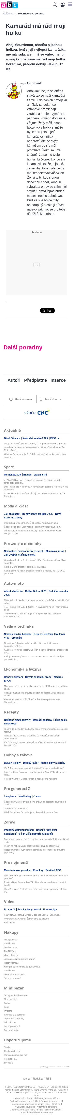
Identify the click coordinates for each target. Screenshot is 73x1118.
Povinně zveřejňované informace (36, 1112)
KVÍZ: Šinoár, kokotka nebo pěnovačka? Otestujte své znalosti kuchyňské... (34, 743)
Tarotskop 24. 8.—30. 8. (16, 808)
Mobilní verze (52, 399)
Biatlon (27, 474)
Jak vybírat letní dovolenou (19, 554)
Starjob (7, 1047)
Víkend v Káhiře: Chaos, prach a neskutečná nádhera (30, 779)
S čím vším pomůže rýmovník (36, 833)
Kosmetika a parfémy (14, 1014)
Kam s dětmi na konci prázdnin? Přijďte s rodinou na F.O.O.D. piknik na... (34, 572)
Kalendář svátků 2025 (35, 438)
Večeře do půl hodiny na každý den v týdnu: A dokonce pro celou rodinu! (36, 730)
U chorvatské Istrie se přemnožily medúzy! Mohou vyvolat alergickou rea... (32, 532)
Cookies (56, 1104)
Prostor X (10, 909)
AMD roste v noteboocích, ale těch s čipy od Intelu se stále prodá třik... (36, 651)
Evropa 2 (8, 1062)
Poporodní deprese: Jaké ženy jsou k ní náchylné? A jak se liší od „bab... (36, 840)
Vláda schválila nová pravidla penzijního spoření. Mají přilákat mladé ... (34, 694)
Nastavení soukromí (25, 1107)
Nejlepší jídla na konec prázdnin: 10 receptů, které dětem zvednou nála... (32, 737)
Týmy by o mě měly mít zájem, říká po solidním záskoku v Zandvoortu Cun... (32, 615)
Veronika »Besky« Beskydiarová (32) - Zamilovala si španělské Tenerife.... (35, 561)
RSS (49, 1078)
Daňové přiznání (13, 677)
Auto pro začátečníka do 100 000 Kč (22, 966)
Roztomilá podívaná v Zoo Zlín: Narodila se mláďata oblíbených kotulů (35, 883)
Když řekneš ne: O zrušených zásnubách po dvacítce (31, 812)
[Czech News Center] (44, 412)
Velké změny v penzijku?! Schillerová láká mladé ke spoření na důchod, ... (35, 455)
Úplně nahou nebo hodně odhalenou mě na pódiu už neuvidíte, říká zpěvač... (34, 449)
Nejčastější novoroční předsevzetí (24, 551)
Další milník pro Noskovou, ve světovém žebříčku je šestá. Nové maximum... (36, 488)
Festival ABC (53, 870)
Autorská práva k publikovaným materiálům (36, 1098)
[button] (69, 4)
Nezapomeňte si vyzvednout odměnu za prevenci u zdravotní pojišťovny (34, 851)
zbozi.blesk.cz (11, 955)
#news (37, 796)
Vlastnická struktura (47, 1107)
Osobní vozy (10, 947)
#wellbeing (25, 796)
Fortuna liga (50, 909)
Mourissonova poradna (17, 870)
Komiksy (38, 870)
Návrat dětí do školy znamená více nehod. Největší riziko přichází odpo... (36, 601)
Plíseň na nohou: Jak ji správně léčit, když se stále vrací (31, 846)
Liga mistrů (40, 474)
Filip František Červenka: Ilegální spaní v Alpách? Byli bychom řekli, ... (34, 773)
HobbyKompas (11, 963)
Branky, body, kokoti (29, 909)
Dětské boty (10, 1022)
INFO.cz (54, 438)
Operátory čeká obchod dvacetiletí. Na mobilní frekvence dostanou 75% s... (32, 644)
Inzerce (58, 380)
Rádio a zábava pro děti (15, 1055)
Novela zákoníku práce (38, 677)
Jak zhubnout (12, 514)
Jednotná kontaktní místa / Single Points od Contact (35, 1109)
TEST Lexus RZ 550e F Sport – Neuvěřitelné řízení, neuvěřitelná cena (36, 608)
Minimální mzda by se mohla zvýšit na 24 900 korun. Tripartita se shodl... (36, 687)
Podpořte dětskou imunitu (19, 830)
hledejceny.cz (10, 939)
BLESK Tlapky (12, 762)
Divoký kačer (31, 762)
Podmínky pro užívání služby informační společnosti (35, 1101)
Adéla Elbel (9, 922)
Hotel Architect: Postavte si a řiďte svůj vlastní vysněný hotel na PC (35, 890)
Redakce (38, 1078)
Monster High (10, 999)
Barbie (7, 1003)
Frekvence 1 (10, 1059)
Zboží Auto (9, 970)
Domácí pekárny (43, 720)
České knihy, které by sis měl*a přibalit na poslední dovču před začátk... (35, 803)
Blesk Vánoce (12, 438)
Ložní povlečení (12, 1026)
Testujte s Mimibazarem (15, 995)
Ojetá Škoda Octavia (14, 974)
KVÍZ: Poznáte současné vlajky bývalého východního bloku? (34, 768)
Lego (6, 1007)
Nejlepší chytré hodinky (18, 634)
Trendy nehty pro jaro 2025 (37, 514)
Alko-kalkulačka (13, 591)
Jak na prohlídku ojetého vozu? (19, 959)
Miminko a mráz (55, 551)
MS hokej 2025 (12, 474)
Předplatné (35, 380)
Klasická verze (23, 399)
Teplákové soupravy (14, 1018)
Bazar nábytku (11, 1030)
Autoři (14, 380)
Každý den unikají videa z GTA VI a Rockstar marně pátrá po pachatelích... (34, 658)
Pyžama (8, 1011)
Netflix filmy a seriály (53, 762)
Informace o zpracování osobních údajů (30, 1104)
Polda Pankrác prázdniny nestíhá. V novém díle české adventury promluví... (36, 877)
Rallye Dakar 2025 (36, 591)
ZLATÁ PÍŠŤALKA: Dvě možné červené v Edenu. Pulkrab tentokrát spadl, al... (32, 481)
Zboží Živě (9, 943)
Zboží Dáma (10, 951)
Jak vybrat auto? (12, 978)
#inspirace (10, 796)
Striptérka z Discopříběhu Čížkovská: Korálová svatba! (31, 523)
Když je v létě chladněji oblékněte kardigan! (25, 567)
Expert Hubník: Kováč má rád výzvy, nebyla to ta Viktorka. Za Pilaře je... (34, 494)
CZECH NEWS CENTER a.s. (44, 1087)
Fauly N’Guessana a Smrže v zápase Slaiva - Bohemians (32, 915)
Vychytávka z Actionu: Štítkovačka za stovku (26, 918)
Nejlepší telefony (44, 634)
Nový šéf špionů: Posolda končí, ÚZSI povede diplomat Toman (34, 443)
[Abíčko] (9, 8)
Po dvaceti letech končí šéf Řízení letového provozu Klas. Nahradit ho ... (32, 701)
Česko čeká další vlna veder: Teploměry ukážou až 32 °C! (32, 527)
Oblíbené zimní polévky (17, 720)
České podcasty (12, 1051)
